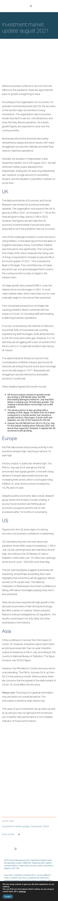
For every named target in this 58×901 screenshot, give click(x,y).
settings (22, 891)
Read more (8, 835)
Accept (7, 896)
